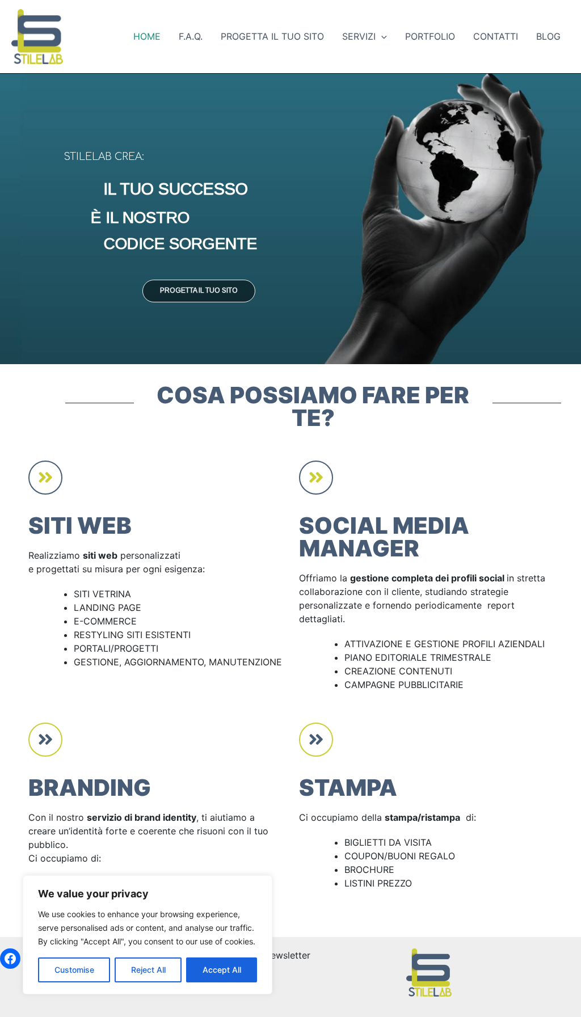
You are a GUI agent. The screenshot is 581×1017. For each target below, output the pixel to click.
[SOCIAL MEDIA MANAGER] (316, 477)
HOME (147, 36)
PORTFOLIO (430, 36)
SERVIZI (359, 36)
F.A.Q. (191, 36)
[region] (147, 934)
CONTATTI (495, 36)
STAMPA (348, 787)
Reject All (148, 969)
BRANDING (89, 787)
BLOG (548, 36)
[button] (381, 36)
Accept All (222, 969)
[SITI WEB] (45, 477)
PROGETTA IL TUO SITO (272, 36)
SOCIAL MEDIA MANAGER (384, 537)
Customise (74, 969)
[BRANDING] (45, 740)
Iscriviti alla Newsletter (261, 955)
